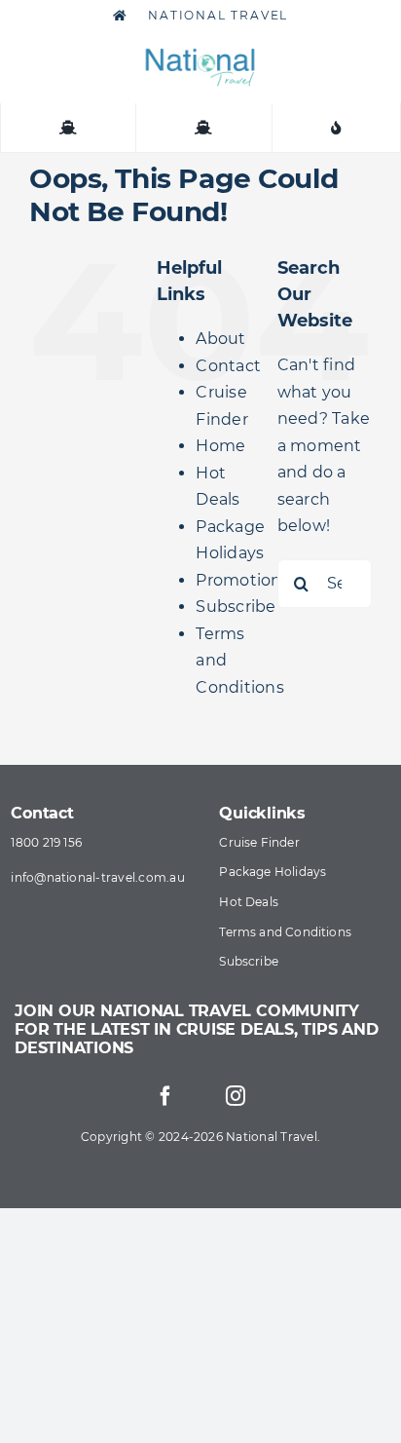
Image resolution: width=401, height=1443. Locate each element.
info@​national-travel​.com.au (97, 877)
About (220, 338)
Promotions (242, 580)
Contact (228, 366)
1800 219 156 (46, 842)
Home (220, 446)
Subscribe (235, 606)
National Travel (216, 15)
